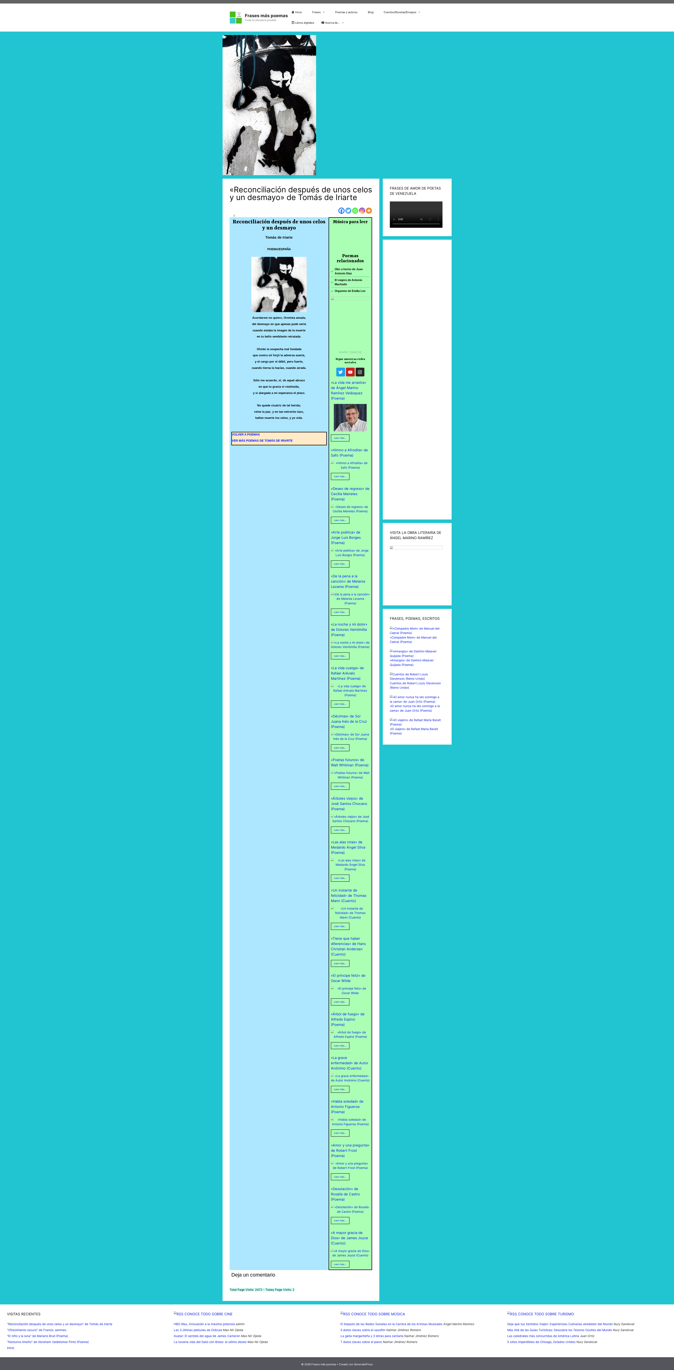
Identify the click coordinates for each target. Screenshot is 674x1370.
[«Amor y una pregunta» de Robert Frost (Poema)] (350, 1168)
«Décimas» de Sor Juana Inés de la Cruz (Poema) (349, 721)
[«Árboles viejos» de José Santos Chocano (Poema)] (350, 821)
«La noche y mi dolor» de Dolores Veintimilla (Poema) (349, 629)
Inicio (10, 1348)
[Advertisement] (417, 379)
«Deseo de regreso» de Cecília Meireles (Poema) (350, 494)
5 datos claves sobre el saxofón (363, 1330)
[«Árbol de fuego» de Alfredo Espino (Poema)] (350, 1036)
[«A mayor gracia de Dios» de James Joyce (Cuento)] (350, 1255)
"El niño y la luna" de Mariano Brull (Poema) (37, 1336)
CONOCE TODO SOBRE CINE (208, 1314)
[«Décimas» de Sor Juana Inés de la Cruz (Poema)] (350, 739)
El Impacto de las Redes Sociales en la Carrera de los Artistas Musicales (391, 1324)
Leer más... (340, 438)
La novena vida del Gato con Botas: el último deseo (210, 1342)
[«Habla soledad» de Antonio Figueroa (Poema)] (350, 1124)
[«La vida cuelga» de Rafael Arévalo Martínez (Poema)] (350, 695)
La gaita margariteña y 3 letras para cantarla (372, 1336)
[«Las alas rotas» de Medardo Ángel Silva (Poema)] (350, 869)
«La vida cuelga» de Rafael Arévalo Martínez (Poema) (347, 673)
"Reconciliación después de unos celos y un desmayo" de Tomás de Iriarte (59, 1324)
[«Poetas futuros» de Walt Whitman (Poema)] (350, 777)
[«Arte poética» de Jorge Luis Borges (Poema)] (350, 555)
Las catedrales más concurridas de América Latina (543, 1336)
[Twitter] (348, 211)
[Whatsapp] (355, 211)
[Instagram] (362, 211)
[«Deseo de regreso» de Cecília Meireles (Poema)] (350, 511)
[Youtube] (350, 372)
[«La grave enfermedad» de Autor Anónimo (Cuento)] (350, 1080)
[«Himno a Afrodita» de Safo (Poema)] (350, 467)
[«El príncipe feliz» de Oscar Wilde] (350, 993)
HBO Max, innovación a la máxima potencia (204, 1324)
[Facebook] (341, 211)
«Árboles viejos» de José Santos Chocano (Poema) (349, 803)
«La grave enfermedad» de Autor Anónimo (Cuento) (349, 1063)
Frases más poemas (266, 15)
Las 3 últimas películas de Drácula (198, 1330)
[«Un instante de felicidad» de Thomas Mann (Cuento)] (350, 917)
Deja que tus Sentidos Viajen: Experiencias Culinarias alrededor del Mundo (560, 1324)
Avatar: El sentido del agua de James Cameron (207, 1336)
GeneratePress (363, 1364)
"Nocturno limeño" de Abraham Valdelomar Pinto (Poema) (48, 1342)
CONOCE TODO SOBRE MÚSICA (378, 1314)
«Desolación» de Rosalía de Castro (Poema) (345, 1194)
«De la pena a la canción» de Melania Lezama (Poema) (348, 581)
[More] (369, 211)
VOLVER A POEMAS (246, 434)
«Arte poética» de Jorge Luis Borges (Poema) (346, 537)
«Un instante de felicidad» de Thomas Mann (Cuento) (348, 895)
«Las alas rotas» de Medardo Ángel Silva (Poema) (348, 847)
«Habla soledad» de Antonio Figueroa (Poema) (347, 1106)
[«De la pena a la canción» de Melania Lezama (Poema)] (350, 603)
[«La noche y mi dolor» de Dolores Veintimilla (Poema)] (350, 647)
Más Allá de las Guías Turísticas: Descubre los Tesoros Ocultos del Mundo (559, 1330)
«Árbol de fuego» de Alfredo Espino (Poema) (348, 1019)
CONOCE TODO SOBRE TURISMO (546, 1314)
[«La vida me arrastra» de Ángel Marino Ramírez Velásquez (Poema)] (350, 429)
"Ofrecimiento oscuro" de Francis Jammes (36, 1330)
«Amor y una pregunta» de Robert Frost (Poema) (350, 1150)
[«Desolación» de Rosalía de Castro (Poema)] (350, 1211)
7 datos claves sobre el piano (361, 1342)
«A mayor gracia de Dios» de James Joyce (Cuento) (349, 1238)
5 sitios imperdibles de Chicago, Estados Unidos (541, 1342)
